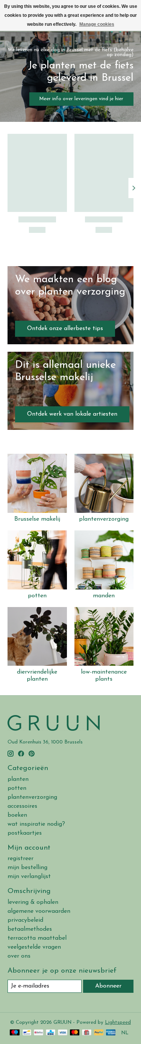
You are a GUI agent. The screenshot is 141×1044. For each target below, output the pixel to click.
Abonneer (108, 986)
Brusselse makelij (37, 519)
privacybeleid (25, 920)
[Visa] (63, 1033)
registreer (20, 859)
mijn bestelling (27, 868)
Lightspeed (118, 1022)
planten (18, 779)
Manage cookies (96, 24)
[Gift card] (86, 1033)
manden (104, 596)
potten (37, 596)
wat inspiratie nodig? (36, 824)
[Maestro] (15, 1033)
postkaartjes (25, 833)
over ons (19, 956)
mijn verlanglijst (29, 877)
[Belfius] (38, 1033)
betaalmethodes (30, 929)
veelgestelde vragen (34, 947)
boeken (17, 815)
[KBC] (50, 1033)
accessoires (22, 806)
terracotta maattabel (37, 938)
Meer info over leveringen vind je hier (81, 98)
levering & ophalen (33, 902)
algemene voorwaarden (39, 911)
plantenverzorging (104, 519)
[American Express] (111, 1033)
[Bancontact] (27, 1033)
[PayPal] (99, 1033)
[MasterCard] (75, 1033)
